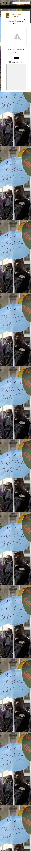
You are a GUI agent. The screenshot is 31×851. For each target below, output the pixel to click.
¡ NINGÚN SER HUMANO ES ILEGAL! (16, 15)
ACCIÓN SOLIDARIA (18, 55)
